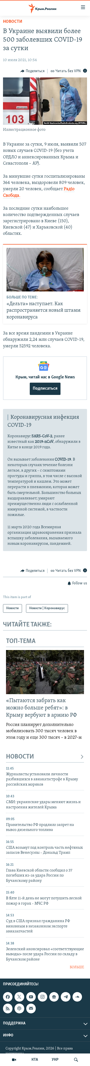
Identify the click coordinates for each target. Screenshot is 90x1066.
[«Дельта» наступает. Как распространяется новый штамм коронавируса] (45, 269)
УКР (55, 1060)
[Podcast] (19, 1008)
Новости (12, 22)
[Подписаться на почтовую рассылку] (31, 1008)
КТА (35, 1060)
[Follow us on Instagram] (42, 997)
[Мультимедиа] (14, 1059)
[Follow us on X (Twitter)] (19, 997)
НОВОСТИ (20, 757)
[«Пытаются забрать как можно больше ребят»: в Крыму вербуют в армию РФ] (45, 672)
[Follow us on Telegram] (65, 997)
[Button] (32, 71)
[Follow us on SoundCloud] (77, 997)
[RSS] (7, 1008)
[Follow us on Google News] (54, 997)
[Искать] (76, 1059)
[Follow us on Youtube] (31, 997)
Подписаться (45, 388)
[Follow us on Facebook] (7, 997)
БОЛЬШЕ (77, 967)
